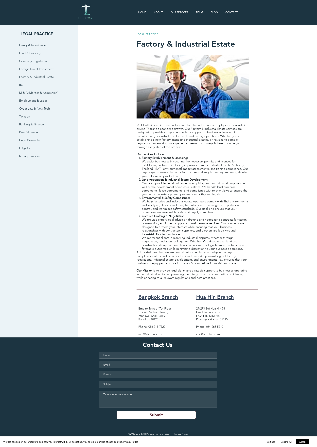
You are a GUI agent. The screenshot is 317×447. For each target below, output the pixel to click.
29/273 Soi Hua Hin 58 (210, 308)
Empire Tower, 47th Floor (154, 308)
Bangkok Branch (158, 296)
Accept (302, 441)
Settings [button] (271, 441)
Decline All (286, 441)
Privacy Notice (181, 433)
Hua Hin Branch (215, 296)
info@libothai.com (150, 334)
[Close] (313, 441)
